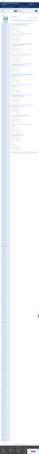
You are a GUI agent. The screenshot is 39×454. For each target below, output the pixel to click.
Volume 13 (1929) (4, 422)
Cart (33, 1)
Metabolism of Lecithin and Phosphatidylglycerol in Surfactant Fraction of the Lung (21, 34)
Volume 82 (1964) (4, 316)
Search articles (3, 451)
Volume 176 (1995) (4, 166)
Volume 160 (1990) (4, 191)
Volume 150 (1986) (4, 206)
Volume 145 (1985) (4, 214)
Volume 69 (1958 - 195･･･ (5, 336)
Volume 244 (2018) (4, 62)
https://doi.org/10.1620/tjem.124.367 (16, 100)
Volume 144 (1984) (4, 215)
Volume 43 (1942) (4, 376)
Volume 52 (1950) (4, 362)
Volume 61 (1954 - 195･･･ (5, 348)
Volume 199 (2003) (4, 131)
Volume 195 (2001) (4, 137)
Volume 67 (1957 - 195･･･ (5, 339)
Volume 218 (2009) (4, 102)
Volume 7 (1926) (4, 431)
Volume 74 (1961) (4, 328)
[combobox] (24, 11)
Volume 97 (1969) (4, 293)
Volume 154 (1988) (4, 200)
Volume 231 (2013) (4, 82)
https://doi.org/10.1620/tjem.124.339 (16, 69)
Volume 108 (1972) (4, 276)
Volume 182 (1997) (4, 157)
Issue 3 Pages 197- (4, 249)
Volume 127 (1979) (4, 241)
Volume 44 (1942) (4, 374)
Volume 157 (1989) (4, 195)
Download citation (30, 17)
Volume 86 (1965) (4, 310)
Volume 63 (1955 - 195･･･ (5, 345)
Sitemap (25, 452)
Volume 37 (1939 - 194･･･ (5, 385)
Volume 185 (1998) (4, 152)
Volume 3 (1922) (4, 437)
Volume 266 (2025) (4, 28)
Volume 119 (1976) (4, 259)
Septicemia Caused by (16, 134)
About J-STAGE (10, 1)
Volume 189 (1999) (4, 146)
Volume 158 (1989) (4, 194)
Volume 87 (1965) (4, 308)
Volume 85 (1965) (4, 311)
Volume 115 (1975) (4, 265)
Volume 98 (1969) (4, 291)
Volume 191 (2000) (4, 143)
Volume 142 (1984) (4, 218)
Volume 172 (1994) (4, 172)
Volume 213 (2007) (4, 109)
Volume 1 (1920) (4, 440)
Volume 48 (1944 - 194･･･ (5, 368)
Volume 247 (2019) (4, 57)
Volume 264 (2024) (4, 31)
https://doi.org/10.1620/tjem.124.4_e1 (16, 147)
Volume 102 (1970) (4, 285)
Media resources (18, 451)
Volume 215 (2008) (4, 106)
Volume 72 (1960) (4, 331)
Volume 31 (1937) (4, 394)
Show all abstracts (35, 17)
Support (19, 1)
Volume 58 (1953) (4, 353)
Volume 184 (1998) (4, 154)
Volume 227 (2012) (4, 88)
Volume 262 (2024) (4, 34)
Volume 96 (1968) (4, 294)
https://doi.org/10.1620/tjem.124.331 (16, 59)
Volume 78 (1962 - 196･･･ (5, 322)
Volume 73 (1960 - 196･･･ (5, 330)
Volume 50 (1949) (4, 365)
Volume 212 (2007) (4, 111)
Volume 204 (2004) (4, 123)
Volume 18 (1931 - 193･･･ (5, 414)
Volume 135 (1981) (4, 229)
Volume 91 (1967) (4, 302)
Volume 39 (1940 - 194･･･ (5, 382)
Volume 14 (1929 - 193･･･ (5, 420)
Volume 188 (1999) (4, 148)
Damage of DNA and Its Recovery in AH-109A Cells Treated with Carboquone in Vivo (21, 54)
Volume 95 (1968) (4, 296)
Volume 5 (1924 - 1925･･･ (5, 434)
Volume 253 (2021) (4, 48)
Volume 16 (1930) (4, 417)
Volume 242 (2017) (4, 65)
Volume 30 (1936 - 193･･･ (5, 396)
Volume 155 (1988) (4, 198)
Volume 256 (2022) (4, 43)
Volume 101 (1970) (4, 287)
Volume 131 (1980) (4, 235)
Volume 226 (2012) (4, 89)
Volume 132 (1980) (4, 234)
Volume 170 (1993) (4, 175)
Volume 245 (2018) (4, 60)
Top (19, 446)
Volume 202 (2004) (4, 126)
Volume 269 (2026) (4, 23)
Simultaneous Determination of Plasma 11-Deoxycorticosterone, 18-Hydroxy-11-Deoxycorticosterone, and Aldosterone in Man (22, 95)
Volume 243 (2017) (4, 63)
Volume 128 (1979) (4, 240)
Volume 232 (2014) (4, 80)
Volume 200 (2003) (4, 129)
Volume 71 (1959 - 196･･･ (5, 333)
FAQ (24, 450)
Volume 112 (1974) (4, 270)
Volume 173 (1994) (4, 171)
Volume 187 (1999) (4, 149)
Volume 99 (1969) (4, 290)
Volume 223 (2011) (4, 94)
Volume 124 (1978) (4, 246)
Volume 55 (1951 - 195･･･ (5, 357)
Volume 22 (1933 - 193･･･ (5, 408)
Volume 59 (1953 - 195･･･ (5, 351)
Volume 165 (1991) (4, 183)
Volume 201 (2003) (4, 128)
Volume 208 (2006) (4, 117)
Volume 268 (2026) (4, 25)
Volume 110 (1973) (4, 273)
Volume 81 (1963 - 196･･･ (5, 317)
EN (34, 1)
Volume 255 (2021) (4, 45)
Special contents (18, 450)
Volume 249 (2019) (4, 54)
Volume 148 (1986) (4, 209)
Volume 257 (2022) (4, 42)
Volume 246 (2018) (4, 59)
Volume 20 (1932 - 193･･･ (5, 411)
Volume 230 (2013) (4, 83)
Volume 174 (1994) (4, 169)
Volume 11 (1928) (4, 425)
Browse (6, 1)
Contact (25, 451)
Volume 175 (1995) (4, 168)
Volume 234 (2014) (4, 77)
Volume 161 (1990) (4, 189)
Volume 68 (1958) (4, 337)
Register (33, 451)
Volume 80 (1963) (4, 319)
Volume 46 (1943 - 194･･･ (5, 371)
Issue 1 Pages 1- (4, 251)
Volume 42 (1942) (4, 377)
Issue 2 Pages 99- (4, 250)
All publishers (3, 450)
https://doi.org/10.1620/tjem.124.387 (16, 119)
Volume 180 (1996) (4, 160)
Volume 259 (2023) (4, 39)
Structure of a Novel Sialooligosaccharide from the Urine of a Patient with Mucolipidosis (21, 85)
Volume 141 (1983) (4, 220)
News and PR (15, 1)
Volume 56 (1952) (4, 356)
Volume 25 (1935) (4, 403)
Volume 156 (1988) (4, 197)
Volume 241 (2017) (4, 66)
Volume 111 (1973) (4, 271)
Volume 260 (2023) (4, 37)
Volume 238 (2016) (4, 71)
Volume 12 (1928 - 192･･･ (5, 423)
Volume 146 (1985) (4, 212)
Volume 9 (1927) (4, 428)
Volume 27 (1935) (4, 400)
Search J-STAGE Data (4, 452)
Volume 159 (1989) (4, 192)
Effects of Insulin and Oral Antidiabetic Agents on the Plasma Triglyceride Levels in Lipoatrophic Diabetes (22, 105)
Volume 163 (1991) (4, 186)
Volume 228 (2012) (4, 86)
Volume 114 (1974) (4, 267)
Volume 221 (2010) (4, 97)
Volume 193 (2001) (4, 140)
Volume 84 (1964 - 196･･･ (5, 313)
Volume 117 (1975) (4, 262)
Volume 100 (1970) (4, 288)
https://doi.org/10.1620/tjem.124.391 (16, 129)
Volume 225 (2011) (4, 91)
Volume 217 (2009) (4, 103)
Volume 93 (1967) (4, 299)
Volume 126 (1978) (4, 243)
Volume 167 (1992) (4, 180)
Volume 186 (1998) (4, 151)
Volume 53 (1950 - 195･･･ (5, 360)
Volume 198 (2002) (4, 132)
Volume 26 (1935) (4, 402)
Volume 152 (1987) (4, 203)
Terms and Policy (11, 451)
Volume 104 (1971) (4, 282)
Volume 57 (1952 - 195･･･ (5, 354)
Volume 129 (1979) (4, 238)
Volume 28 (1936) (4, 399)
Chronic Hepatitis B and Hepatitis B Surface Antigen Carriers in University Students (21, 125)
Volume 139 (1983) (4, 223)
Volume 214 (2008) (4, 108)
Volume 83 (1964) (4, 314)
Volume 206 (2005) (4, 120)
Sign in (31, 1)
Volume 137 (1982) (4, 226)
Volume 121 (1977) (4, 256)
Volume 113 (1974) (4, 268)
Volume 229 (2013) (4, 85)
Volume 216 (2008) (4, 105)
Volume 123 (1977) (4, 253)
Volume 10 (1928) (4, 426)
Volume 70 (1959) (4, 334)
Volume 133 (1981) (4, 232)
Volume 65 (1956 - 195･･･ (5, 342)
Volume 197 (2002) (4, 134)
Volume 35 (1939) (4, 388)
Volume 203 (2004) (4, 125)
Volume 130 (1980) (4, 237)
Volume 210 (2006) (4, 114)
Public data (10, 450)
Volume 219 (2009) (4, 100)
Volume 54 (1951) (4, 359)
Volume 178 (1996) (4, 163)
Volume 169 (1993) (4, 177)
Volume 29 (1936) (4, 397)
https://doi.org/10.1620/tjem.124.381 (16, 110)
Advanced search (15, 12)
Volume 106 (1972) (4, 279)
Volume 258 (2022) (4, 40)
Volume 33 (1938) (4, 391)
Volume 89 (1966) (4, 305)
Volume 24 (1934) (4, 405)
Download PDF (18, 31)
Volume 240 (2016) (4, 68)
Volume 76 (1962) (4, 325)
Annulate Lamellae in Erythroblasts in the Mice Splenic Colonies (19, 115)
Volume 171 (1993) (4, 174)
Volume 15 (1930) (4, 419)
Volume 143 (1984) (4, 217)
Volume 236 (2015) (4, 74)
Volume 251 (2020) (4, 51)
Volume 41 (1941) (4, 379)
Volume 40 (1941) (4, 380)
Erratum (12, 143)
